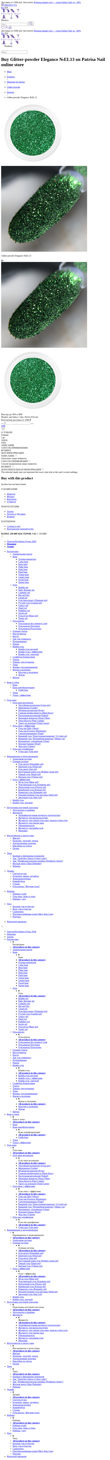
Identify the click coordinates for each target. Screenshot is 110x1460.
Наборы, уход (19, 899)
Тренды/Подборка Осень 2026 (21, 541)
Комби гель (18, 800)
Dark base (23, 569)
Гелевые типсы (20, 631)
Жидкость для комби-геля (30, 828)
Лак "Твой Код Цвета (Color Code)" (30, 858)
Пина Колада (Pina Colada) (31, 720)
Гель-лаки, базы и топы (24, 896)
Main (9, 71)
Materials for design (16, 82)
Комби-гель (18, 646)
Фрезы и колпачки (22, 670)
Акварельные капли (22, 554)
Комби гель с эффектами (30, 652)
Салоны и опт (13, 526)
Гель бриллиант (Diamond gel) (32, 600)
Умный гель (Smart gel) (29, 774)
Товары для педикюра (23, 662)
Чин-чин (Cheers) (26, 746)
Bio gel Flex (24, 595)
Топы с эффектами (22, 695)
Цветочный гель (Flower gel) (32, 787)
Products (11, 77)
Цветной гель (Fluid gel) (30, 766)
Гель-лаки (11, 700)
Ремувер (17, 917)
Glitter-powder (13, 87)
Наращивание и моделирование (22, 756)
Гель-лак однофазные (23, 749)
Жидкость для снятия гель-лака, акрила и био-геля (42, 820)
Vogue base (23, 574)
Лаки (9, 853)
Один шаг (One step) (28, 751)
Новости (11, 494)
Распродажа (12, 551)
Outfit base (23, 690)
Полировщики (20, 641)
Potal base (23, 572)
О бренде (11, 501)
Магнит (16, 838)
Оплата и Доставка (16, 514)
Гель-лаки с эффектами (24, 726)
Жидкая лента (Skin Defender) (27, 863)
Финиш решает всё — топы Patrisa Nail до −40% (57, 2)
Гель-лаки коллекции (23, 702)
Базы (15, 556)
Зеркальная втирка (22, 878)
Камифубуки (19, 881)
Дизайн (10, 871)
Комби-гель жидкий (28, 649)
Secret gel (22, 613)
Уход (9, 904)
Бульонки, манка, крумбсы (26, 876)
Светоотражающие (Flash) (31, 733)
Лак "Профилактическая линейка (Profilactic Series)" (38, 861)
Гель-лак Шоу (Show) (28, 728)
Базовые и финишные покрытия (28, 856)
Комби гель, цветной (28, 654)
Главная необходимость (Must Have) (35, 713)
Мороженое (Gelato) (28, 708)
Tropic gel (23, 618)
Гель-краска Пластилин (29, 628)
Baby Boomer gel (26, 590)
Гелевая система (20, 761)
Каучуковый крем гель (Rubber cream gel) (38, 772)
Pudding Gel (24, 610)
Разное (16, 644)
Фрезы (21, 675)
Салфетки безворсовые (24, 657)
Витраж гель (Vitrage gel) (30, 777)
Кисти (16, 636)
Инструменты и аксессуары (20, 835)
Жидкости (17, 812)
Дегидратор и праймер (24, 810)
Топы (15, 664)
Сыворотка (18, 911)
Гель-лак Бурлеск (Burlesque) (32, 731)
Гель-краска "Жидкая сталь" (26, 886)
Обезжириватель (26, 825)
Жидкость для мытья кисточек (33, 818)
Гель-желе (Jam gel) (27, 769)
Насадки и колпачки (28, 672)
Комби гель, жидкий (23, 802)
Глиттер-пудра (20, 873)
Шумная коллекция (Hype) (31, 710)
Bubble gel (23, 587)
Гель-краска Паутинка (29, 626)
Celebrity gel (24, 592)
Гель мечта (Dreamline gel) (31, 764)
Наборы (16, 866)
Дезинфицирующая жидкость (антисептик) (39, 815)
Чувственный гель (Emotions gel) (34, 784)
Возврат (11, 516)
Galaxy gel (23, 605)
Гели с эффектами (21, 779)
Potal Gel (22, 608)
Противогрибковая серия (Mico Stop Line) (33, 914)
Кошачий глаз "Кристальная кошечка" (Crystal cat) (42, 736)
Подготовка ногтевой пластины (22, 807)
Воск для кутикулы (22, 909)
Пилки (16, 848)
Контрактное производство (20, 529)
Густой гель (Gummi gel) (30, 603)
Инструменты (19, 634)
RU (2, 7)
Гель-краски (18, 621)
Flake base (23, 567)
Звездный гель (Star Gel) (30, 797)
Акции (10, 511)
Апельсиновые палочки (24, 843)
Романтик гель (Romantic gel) (32, 792)
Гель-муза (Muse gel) (28, 616)
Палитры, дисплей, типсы (25, 840)
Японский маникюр (16, 921)
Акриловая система (22, 759)
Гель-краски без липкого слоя (32, 623)
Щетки (16, 677)
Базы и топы (13, 682)
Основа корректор (27, 559)
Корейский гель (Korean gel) (32, 790)
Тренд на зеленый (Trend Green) (33, 723)
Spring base (23, 582)
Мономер (23, 830)
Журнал (10, 496)
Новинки (11, 544)
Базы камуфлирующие (24, 687)
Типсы (16, 659)
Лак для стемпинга (22, 639)
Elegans (10, 92)
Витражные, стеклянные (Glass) (33, 741)
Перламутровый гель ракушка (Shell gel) (38, 795)
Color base (23, 562)
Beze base (23, 564)
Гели (15, 585)
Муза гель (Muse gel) (28, 782)
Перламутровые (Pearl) (29, 744)
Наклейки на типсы (22, 846)
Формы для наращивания (25, 667)
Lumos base (23, 577)
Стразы (16, 884)
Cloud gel (22, 598)
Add (3, 425)
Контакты (11, 499)
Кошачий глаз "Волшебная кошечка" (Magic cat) (41, 738)
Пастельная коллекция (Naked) (33, 715)
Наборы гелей (19, 894)
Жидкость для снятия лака (31, 823)
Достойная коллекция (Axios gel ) (34, 705)
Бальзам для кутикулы (23, 906)
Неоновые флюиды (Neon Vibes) (34, 718)
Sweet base (23, 580)
